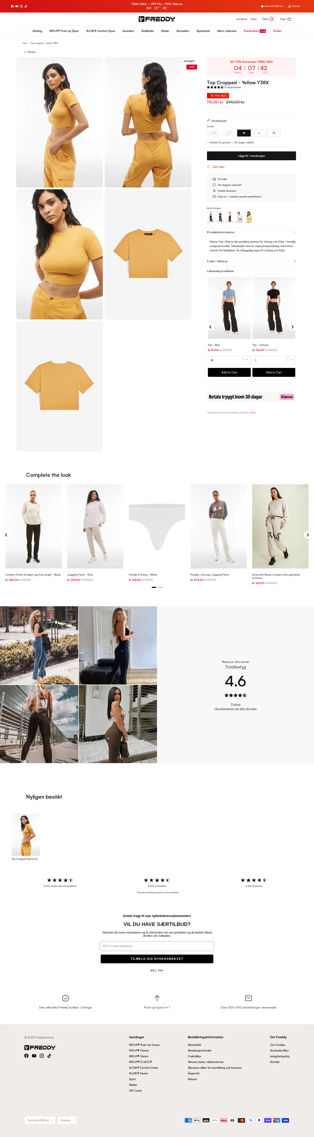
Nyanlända (203, 31)
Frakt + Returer (217, 261)
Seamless (128, 31)
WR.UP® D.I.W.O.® (140, 1062)
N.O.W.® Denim (138, 1073)
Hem (25, 43)
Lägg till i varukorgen (251, 156)
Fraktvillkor (194, 1056)
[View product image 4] (148, 254)
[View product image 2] (148, 122)
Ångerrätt (194, 1073)
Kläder (165, 31)
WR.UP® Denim (138, 1056)
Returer (192, 1079)
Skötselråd (194, 1045)
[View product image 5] (59, 386)
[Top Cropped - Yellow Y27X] (248, 217)
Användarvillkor (279, 1050)
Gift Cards (135, 1090)
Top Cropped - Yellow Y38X (44, 43)
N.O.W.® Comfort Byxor (100, 31)
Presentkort (251, 31)
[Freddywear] (157, 19)
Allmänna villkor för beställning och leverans (215, 1067)
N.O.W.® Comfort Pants (143, 1067)
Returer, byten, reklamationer (206, 1062)
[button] (215, 87)
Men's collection (227, 31)
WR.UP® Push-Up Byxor (64, 31)
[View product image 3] (59, 254)
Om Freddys (277, 1045)
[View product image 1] (59, 122)
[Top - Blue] (211, 217)
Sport (132, 1079)
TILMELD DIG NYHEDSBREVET (157, 958)
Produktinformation (220, 232)
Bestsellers (182, 31)
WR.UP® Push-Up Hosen (144, 1045)
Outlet (277, 31)
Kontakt (274, 1062)
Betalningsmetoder (200, 1050)
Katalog (37, 31)
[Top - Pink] (230, 217)
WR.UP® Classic (139, 1050)
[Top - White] (239, 217)
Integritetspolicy (280, 1056)
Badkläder (147, 31)
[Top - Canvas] (220, 217)
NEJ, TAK (157, 970)
